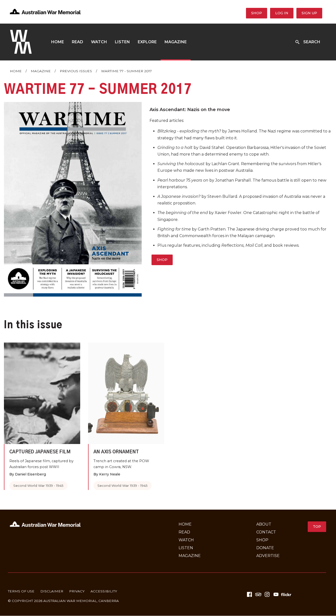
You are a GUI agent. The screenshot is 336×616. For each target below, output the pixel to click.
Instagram (267, 594)
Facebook (249, 594)
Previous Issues (76, 71)
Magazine (176, 42)
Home (57, 42)
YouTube (276, 594)
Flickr (287, 594)
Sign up (309, 13)
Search (311, 42)
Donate (265, 547)
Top (317, 526)
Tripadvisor (258, 594)
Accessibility (104, 591)
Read (77, 42)
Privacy (77, 591)
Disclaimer (51, 591)
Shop (256, 13)
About (263, 524)
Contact (266, 532)
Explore (147, 42)
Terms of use (21, 591)
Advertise (268, 555)
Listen (122, 42)
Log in (281, 13)
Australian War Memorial (70, 601)
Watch (99, 42)
